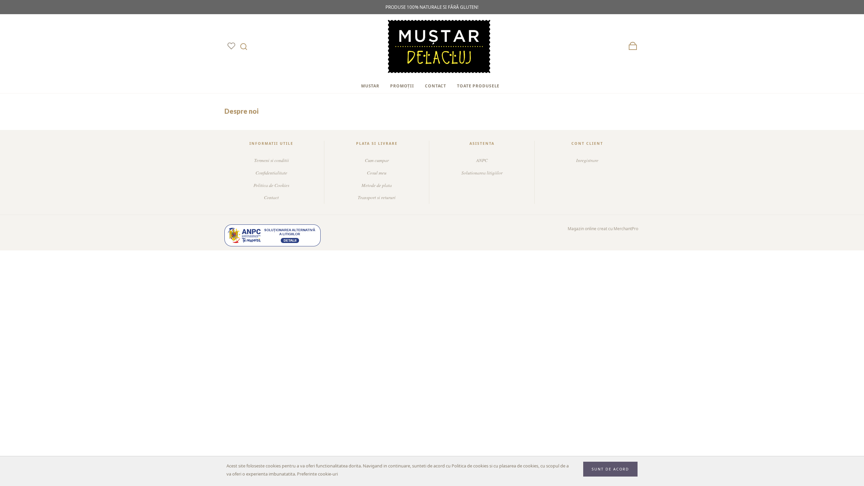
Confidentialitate (271, 172)
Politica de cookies (470, 466)
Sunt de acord (610, 468)
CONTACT (435, 86)
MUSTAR (370, 86)
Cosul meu (376, 172)
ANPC (482, 160)
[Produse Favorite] (231, 46)
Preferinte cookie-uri (317, 474)
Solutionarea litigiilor (482, 172)
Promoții (402, 86)
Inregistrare (587, 160)
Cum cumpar (377, 160)
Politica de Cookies (271, 185)
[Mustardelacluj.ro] (439, 47)
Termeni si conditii (271, 160)
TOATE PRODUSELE (478, 86)
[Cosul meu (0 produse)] (633, 46)
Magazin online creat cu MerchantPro (603, 229)
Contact (271, 197)
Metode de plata (376, 185)
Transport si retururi (377, 197)
